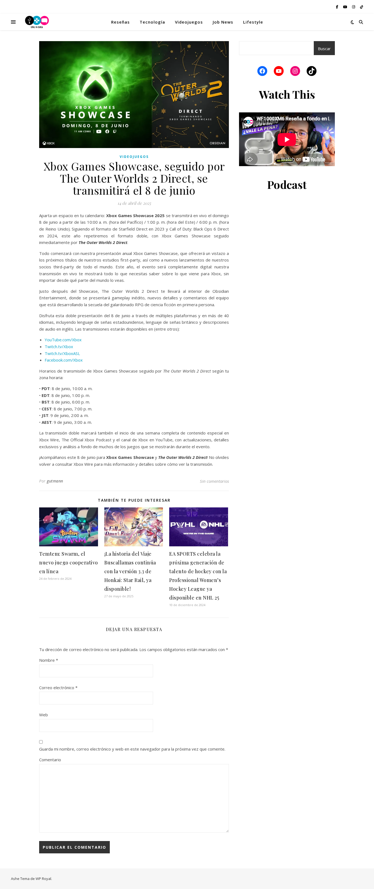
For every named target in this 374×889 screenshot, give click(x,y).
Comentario (50, 759)
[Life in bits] (37, 22)
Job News (223, 22)
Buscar (324, 48)
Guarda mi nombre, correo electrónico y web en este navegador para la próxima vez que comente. (132, 749)
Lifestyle (253, 22)
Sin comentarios (214, 481)
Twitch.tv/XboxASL (62, 353)
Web (43, 714)
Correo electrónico (58, 687)
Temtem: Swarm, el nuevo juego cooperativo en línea (68, 562)
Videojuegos (189, 22)
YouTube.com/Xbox (63, 339)
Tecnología (152, 22)
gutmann (55, 481)
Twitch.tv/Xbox (59, 346)
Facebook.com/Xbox (64, 360)
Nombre (48, 660)
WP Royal (43, 878)
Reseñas (120, 22)
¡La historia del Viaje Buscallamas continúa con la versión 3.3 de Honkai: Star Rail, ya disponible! (130, 571)
